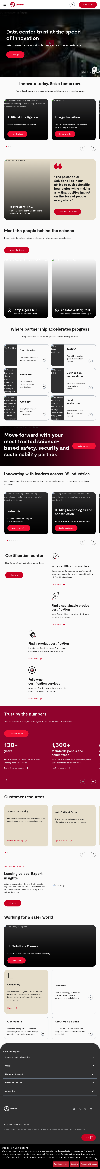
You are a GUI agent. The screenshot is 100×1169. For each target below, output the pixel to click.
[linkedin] (74, 1109)
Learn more (89, 1157)
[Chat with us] (88, 1137)
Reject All (75, 1164)
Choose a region (11, 1052)
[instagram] (85, 1109)
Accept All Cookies (89, 1164)
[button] (5, 4)
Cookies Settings (61, 1164)
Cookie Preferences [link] (77, 1129)
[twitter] (80, 1109)
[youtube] (91, 1109)
